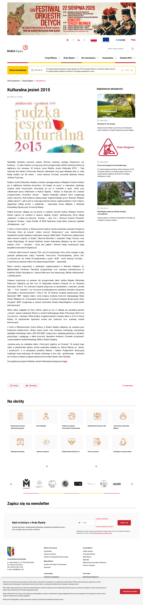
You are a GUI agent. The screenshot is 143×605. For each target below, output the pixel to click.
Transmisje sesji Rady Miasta (123, 420)
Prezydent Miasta (89, 554)
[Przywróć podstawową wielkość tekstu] (79, 40)
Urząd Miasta (51, 58)
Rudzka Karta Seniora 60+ (97, 420)
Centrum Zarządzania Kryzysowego (56, 557)
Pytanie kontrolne (102, 519)
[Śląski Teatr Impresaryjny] (78, 483)
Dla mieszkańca (88, 58)
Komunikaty (48, 551)
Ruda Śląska (69, 58)
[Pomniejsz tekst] (73, 40)
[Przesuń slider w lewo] (47, 466)
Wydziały (86, 560)
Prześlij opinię (127, 386)
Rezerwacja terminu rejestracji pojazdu (20, 420)
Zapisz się (124, 523)
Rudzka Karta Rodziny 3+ (72, 446)
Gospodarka (107, 58)
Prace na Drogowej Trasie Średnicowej (81, 70)
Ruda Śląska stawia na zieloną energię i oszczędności (116, 201)
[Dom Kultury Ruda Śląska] (91, 483)
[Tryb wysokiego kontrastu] (67, 40)
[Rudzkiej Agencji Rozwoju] (39, 483)
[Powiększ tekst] (84, 40)
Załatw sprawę (88, 551)
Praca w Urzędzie (89, 565)
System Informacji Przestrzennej (55, 564)
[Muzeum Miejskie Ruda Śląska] (52, 483)
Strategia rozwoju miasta (123, 446)
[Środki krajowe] (94, 40)
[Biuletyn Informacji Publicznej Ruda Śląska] (133, 40)
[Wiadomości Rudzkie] (104, 484)
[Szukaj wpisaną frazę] (133, 48)
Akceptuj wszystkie (130, 591)
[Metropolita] (26, 484)
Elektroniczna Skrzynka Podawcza (94, 562)
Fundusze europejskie (51, 577)
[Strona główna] (17, 49)
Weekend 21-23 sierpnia (116, 112)
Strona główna (13, 81)
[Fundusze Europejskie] (106, 40)
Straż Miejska (46, 420)
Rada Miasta (87, 557)
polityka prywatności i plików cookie (102, 533)
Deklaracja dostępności (91, 577)
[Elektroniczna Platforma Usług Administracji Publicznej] (120, 40)
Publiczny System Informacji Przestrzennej (72, 420)
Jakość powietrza (46, 446)
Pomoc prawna (97, 446)
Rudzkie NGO (126, 58)
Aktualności (41, 81)
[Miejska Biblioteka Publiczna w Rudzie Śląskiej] (65, 483)
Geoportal (47, 567)
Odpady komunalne (20, 446)
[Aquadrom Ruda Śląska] (117, 484)
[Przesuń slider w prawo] (96, 466)
